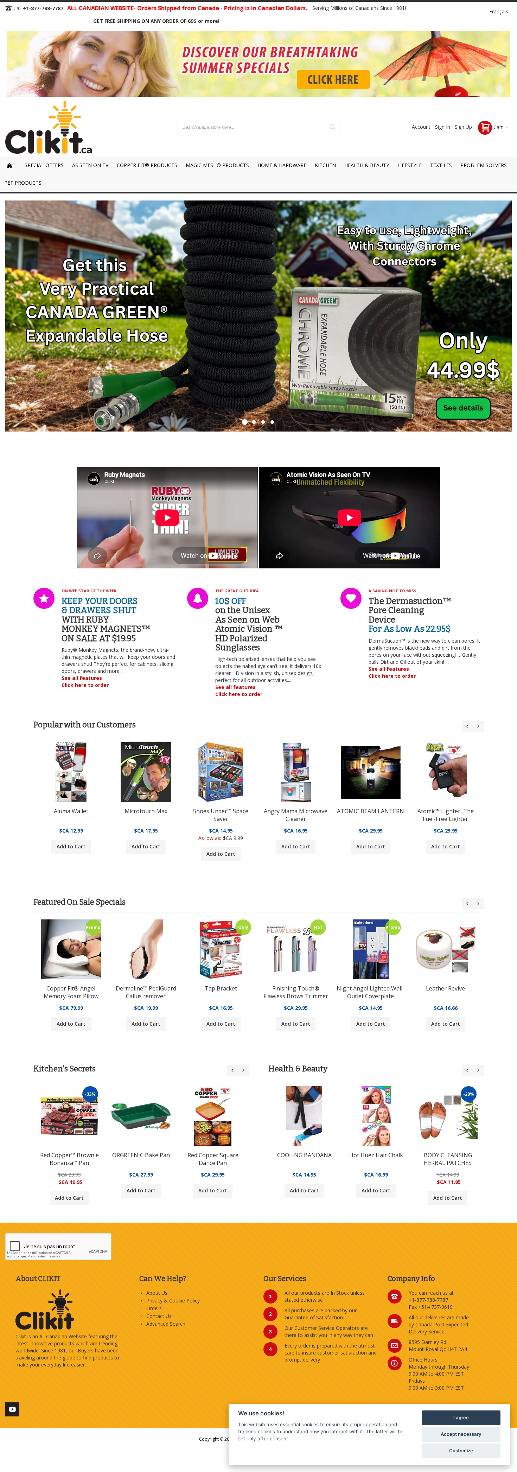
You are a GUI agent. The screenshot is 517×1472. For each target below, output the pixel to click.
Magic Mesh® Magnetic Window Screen (145, 815)
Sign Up (463, 126)
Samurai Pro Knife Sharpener (69, 1159)
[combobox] (258, 127)
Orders (154, 1308)
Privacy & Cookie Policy (173, 1300)
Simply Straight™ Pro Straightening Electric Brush (448, 1159)
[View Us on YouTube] (12, 1408)
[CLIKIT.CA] (48, 127)
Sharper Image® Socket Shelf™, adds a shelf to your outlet (146, 992)
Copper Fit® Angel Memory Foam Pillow (220, 992)
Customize (461, 1450)
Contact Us (159, 1316)
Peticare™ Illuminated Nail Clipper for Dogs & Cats (71, 992)
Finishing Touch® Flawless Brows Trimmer (445, 992)
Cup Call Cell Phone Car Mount (295, 815)
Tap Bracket (371, 988)
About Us (156, 1292)
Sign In (442, 126)
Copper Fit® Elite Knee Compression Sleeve (304, 1159)
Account (421, 126)
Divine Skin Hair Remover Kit (445, 815)
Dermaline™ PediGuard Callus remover (296, 992)
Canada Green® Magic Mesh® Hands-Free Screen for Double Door (370, 815)
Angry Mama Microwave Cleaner (141, 1159)
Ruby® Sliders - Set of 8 (221, 811)
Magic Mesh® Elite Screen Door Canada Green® (71, 815)
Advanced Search (165, 1323)
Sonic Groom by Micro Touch (376, 1159)
